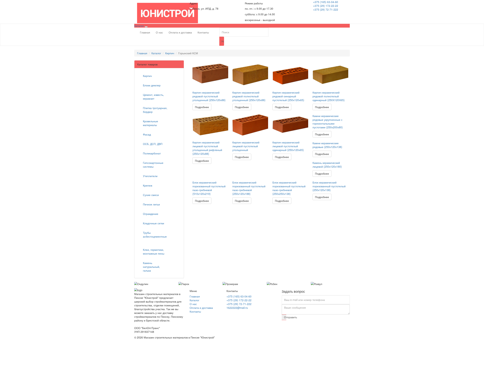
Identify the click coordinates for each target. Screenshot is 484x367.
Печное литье (152, 204)
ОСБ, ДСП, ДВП (153, 144)
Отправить (285, 317)
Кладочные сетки (154, 223)
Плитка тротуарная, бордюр (155, 110)
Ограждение (151, 214)
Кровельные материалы (150, 123)
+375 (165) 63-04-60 (325, 2)
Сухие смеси (151, 195)
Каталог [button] (139, 26)
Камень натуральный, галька (151, 266)
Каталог (156, 53)
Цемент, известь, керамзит (153, 96)
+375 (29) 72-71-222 (325, 9)
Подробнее (202, 107)
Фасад (147, 134)
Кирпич (169, 53)
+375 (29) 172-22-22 (325, 6)
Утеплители (150, 176)
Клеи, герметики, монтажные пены (154, 251)
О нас (159, 32)
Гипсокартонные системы (153, 164)
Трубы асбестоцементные (155, 234)
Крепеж (148, 185)
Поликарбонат (152, 153)
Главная (145, 32)
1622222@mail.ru (237, 308)
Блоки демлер (152, 85)
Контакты (203, 32)
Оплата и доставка (180, 32)
